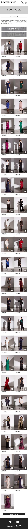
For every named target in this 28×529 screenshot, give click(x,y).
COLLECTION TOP (14, 514)
